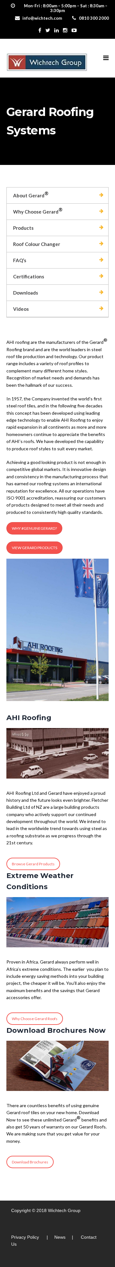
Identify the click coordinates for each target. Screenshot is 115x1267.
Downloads (25, 293)
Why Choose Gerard (38, 211)
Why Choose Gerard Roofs (34, 1018)
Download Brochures (30, 1162)
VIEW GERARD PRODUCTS (34, 547)
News (59, 1237)
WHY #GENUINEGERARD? (34, 528)
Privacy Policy (25, 1237)
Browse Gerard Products (33, 864)
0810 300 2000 (94, 18)
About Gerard (31, 194)
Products (23, 228)
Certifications (28, 276)
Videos (21, 309)
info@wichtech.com (42, 18)
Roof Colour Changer (36, 244)
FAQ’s (19, 260)
